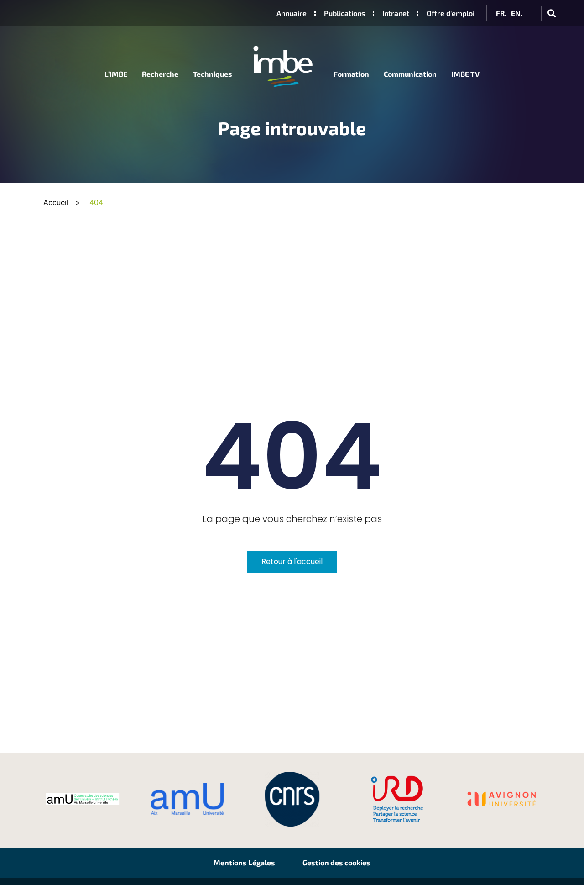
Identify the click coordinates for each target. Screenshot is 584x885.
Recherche (160, 73)
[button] (551, 13)
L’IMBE (115, 73)
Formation (351, 73)
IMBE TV (465, 73)
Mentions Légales (244, 862)
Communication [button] (410, 73)
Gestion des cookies (336, 862)
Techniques (212, 73)
